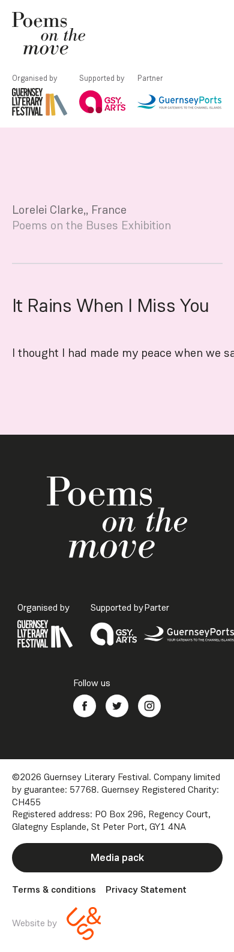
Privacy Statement (146, 889)
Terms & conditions (54, 889)
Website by (34, 923)
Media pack (117, 857)
